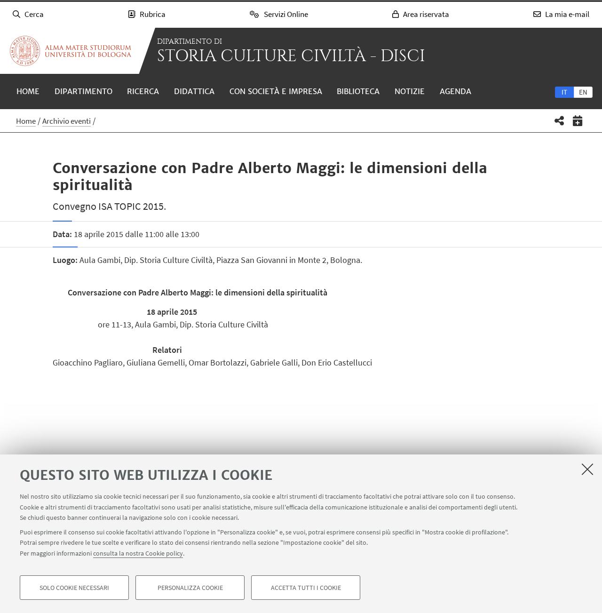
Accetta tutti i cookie (306, 587)
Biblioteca (358, 91)
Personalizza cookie (190, 587)
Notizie (410, 91)
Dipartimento (83, 91)
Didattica (194, 91)
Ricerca (143, 91)
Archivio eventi (66, 121)
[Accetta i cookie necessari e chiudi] (587, 469)
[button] (559, 120)
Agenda (455, 91)
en (583, 92)
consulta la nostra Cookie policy (138, 553)
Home (28, 91)
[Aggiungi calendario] (578, 120)
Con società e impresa (276, 91)
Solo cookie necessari (74, 587)
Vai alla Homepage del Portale (70, 51)
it (564, 92)
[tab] (564, 91)
